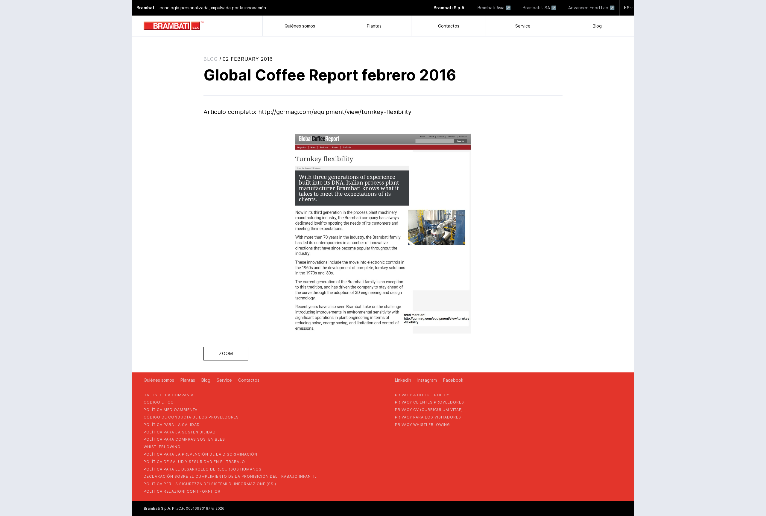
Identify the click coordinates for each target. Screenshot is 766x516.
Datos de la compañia (169, 395)
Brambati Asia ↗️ (494, 7)
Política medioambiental (172, 409)
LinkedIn (403, 380)
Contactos (448, 25)
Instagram (427, 380)
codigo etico (159, 402)
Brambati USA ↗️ (539, 7)
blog (210, 59)
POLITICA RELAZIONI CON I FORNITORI (183, 491)
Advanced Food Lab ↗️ (591, 7)
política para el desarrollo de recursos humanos (203, 469)
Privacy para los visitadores (428, 417)
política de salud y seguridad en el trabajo (194, 461)
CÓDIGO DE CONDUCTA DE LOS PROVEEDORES (191, 417)
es (627, 7)
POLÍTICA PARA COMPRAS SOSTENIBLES (184, 439)
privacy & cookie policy (422, 395)
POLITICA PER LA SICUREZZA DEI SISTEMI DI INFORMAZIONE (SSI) (210, 484)
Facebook (453, 380)
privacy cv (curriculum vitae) (429, 409)
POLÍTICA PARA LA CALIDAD (172, 424)
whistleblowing (162, 447)
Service (523, 25)
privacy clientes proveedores (429, 402)
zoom (226, 353)
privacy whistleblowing (422, 424)
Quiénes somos (300, 25)
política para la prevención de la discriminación (200, 454)
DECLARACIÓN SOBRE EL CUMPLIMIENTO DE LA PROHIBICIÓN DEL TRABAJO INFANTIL (230, 476)
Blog (597, 25)
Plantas (374, 25)
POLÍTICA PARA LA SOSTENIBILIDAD (180, 432)
